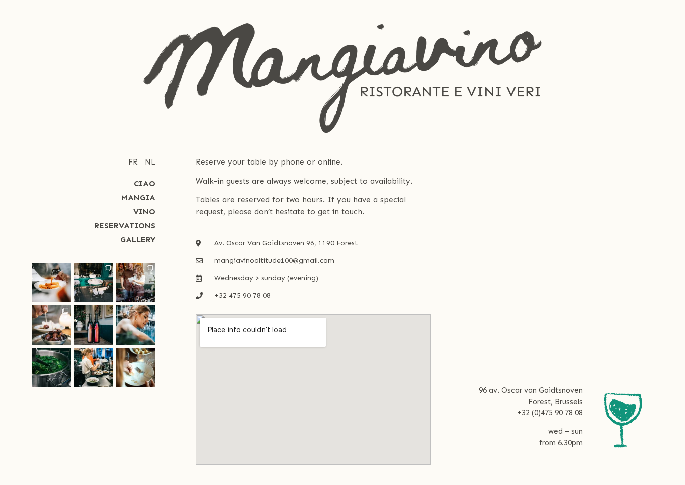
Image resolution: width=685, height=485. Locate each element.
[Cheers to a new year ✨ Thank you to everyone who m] (135, 282)
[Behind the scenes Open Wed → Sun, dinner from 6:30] (135, 325)
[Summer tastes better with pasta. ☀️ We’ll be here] (51, 282)
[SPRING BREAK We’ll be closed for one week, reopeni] (93, 282)
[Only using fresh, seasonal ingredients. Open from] (51, 367)
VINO (144, 211)
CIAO (144, 183)
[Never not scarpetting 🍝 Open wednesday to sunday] (135, 367)
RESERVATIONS (124, 225)
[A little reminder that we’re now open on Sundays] (93, 367)
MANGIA (138, 197)
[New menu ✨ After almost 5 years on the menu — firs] (51, 325)
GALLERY (137, 239)
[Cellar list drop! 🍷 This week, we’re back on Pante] (93, 325)
